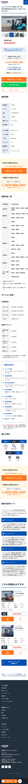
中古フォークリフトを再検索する (14, 662)
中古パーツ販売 (4, 698)
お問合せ (8, 619)
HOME (3, 674)
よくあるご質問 (4, 729)
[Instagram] (2, 766)
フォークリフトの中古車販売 (14, 674)
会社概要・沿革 (4, 718)
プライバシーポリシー (6, 737)
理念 (2, 712)
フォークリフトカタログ (6, 701)
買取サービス (4, 690)
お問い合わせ (4, 734)
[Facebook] (6, 766)
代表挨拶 (3, 715)
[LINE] (9, 766)
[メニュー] (25, 2)
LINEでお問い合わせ (14, 85)
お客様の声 (3, 724)
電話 (20, 619)
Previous (2, 35)
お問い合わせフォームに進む (14, 79)
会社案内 (3, 710)
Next (25, 35)
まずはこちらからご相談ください (9, 781)
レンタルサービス (5, 693)
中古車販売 (3, 688)
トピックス (3, 726)
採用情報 (3, 732)
